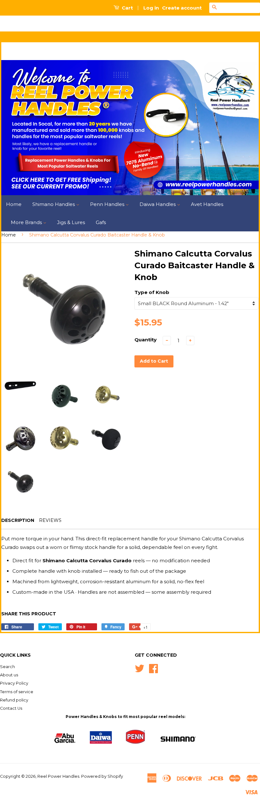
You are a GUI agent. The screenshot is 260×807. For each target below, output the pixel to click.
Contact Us (11, 708)
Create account (182, 8)
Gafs (101, 222)
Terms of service (16, 691)
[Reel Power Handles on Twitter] (139, 668)
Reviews (50, 520)
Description (17, 520)
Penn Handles (108, 204)
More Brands (27, 222)
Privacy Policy (14, 683)
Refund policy (14, 700)
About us (9, 675)
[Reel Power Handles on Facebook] (153, 668)
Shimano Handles (54, 204)
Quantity (145, 340)
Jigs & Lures (71, 222)
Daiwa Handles (158, 204)
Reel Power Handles (58, 776)
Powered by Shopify (102, 776)
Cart (126, 8)
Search (7, 666)
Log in (151, 8)
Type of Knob (151, 292)
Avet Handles (207, 204)
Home (14, 204)
